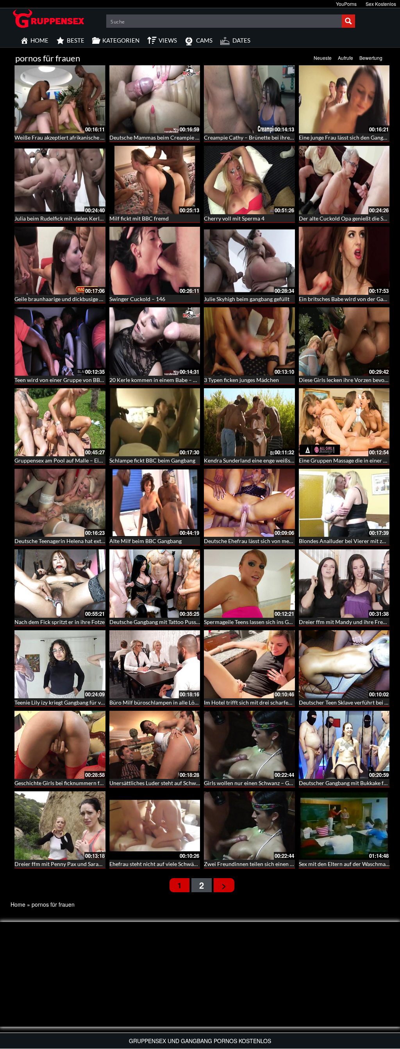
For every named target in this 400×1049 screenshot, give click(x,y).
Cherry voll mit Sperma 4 (234, 218)
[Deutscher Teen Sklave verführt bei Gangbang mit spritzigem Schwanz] (344, 664)
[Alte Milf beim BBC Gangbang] (154, 503)
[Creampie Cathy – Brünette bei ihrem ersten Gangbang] (249, 99)
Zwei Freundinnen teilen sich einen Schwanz (257, 864)
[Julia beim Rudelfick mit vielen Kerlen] (59, 180)
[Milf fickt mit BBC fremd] (154, 180)
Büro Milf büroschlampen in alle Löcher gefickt (166, 702)
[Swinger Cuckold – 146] (154, 261)
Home (18, 904)
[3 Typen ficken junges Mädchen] (249, 341)
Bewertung (370, 57)
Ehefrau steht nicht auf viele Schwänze (155, 864)
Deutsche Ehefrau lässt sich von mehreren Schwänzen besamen (280, 541)
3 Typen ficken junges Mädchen (241, 380)
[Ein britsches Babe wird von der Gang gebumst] (344, 261)
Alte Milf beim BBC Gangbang (145, 541)
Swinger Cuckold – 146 (137, 299)
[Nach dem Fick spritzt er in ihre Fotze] (59, 583)
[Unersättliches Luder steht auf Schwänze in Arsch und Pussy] (154, 745)
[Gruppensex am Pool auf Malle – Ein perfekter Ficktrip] (59, 422)
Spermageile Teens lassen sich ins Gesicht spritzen (264, 622)
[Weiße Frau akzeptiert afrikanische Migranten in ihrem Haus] (59, 99)
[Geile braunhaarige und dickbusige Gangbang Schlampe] (59, 261)
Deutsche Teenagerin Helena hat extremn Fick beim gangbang (88, 541)
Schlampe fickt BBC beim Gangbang (152, 460)
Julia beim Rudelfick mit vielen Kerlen (59, 218)
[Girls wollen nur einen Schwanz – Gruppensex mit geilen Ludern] (249, 745)
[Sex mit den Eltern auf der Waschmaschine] (344, 825)
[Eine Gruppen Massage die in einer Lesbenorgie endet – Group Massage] (344, 422)
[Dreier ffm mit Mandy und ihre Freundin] (344, 583)
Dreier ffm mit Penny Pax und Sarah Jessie (65, 864)
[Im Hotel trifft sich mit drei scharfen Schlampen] (249, 664)
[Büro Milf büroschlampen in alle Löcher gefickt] (154, 664)
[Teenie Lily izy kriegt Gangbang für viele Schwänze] (59, 664)
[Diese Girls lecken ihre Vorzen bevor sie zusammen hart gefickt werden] (344, 341)
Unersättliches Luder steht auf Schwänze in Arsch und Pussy (181, 783)
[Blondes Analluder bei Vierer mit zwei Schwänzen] (344, 503)
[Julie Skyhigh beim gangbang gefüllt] (249, 261)
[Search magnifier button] (348, 21)
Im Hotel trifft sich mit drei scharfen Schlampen (261, 702)
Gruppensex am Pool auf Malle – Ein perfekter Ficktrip (80, 460)
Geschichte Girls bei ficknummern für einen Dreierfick (79, 783)
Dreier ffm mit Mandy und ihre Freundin (348, 622)
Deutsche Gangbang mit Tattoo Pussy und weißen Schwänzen (183, 622)
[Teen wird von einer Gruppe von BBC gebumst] (59, 341)
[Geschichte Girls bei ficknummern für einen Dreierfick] (59, 745)
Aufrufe (345, 57)
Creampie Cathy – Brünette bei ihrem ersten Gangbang (270, 137)
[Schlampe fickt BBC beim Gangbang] (154, 422)
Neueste (323, 57)
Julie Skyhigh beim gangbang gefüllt (246, 299)
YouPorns (346, 4)
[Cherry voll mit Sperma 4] (249, 180)
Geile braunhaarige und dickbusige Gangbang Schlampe (81, 299)
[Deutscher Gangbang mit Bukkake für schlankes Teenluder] (344, 745)
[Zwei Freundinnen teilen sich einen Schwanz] (249, 825)
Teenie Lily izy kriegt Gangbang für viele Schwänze (74, 702)
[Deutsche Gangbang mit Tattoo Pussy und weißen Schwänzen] (154, 583)
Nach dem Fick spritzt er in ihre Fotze (59, 622)
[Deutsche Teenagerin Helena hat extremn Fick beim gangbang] (59, 503)
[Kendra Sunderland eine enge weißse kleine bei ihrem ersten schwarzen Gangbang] (249, 422)
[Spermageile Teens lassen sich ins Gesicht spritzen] (249, 583)
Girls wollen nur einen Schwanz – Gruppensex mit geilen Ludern (281, 783)
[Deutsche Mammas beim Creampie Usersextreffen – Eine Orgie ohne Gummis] (154, 99)
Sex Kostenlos (381, 4)
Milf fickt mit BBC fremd (139, 218)
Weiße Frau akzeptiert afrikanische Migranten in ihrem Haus (87, 137)
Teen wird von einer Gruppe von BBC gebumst (70, 380)
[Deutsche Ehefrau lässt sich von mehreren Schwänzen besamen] (249, 503)
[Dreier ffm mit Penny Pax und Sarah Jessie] (59, 825)
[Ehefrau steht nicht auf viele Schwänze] (154, 825)
